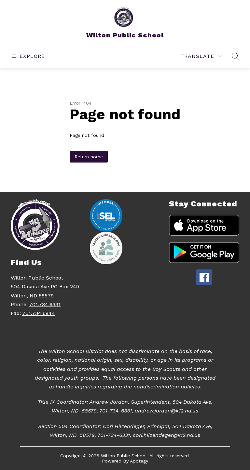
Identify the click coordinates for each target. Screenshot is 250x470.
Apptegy (139, 460)
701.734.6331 (45, 304)
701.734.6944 (38, 313)
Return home (89, 156)
